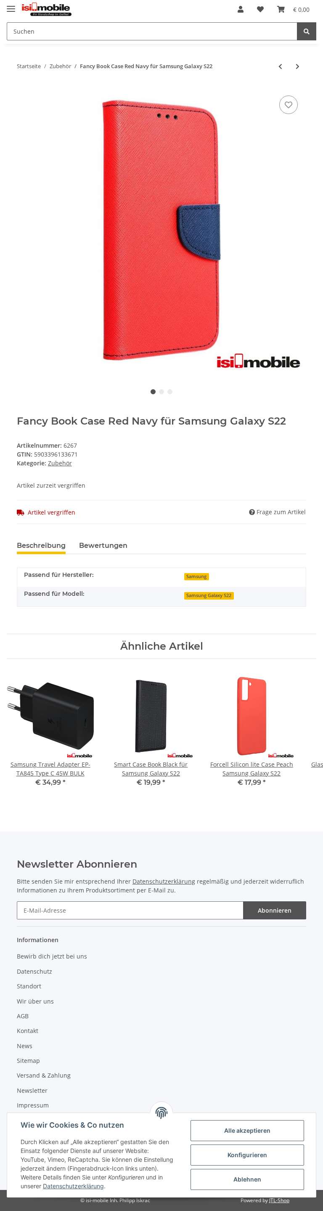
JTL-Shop (279, 1200)
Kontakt (27, 1031)
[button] (240, 9)
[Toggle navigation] (11, 5)
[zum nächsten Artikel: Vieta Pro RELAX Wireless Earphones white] (297, 66)
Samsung (196, 576)
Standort (29, 986)
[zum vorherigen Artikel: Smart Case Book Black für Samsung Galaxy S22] (280, 66)
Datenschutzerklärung (163, 881)
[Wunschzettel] (260, 9)
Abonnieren (274, 910)
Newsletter (32, 1090)
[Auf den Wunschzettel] (288, 105)
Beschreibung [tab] (41, 546)
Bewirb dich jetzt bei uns (52, 956)
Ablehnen (247, 1179)
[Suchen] (306, 31)
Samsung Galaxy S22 (208, 595)
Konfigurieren (247, 1154)
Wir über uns (35, 1001)
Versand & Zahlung (44, 1075)
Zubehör (60, 463)
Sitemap (28, 1061)
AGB (23, 1016)
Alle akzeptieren (247, 1130)
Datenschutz (34, 971)
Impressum (33, 1105)
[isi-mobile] (46, 9)
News (24, 1046)
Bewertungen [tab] (103, 546)
